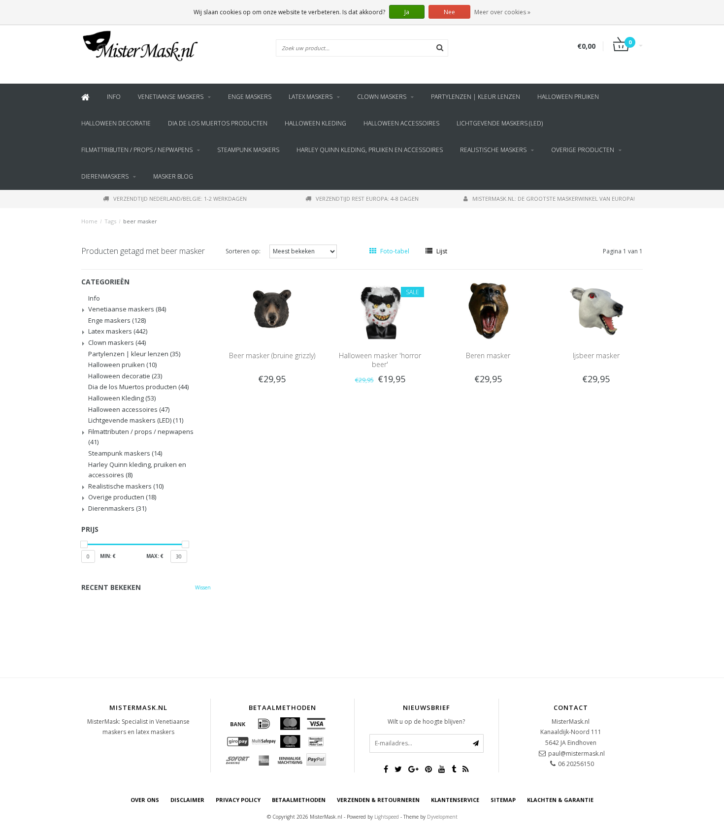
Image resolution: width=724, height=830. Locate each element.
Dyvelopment (442, 816)
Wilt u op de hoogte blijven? (426, 721)
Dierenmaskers (105, 176)
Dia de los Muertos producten (217, 123)
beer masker (140, 221)
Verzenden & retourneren (378, 799)
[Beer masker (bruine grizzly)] (271, 310)
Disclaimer (187, 799)
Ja (406, 12)
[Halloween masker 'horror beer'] (380, 310)
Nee (449, 12)
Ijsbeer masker (596, 355)
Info (114, 96)
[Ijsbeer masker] (596, 310)
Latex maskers (310, 96)
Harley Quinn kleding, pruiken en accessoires (369, 150)
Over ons (145, 799)
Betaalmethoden (299, 799)
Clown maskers (381, 96)
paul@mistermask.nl (576, 753)
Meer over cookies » (502, 12)
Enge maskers (249, 96)
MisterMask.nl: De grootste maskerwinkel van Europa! (553, 198)
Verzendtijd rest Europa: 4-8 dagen (367, 198)
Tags (110, 221)
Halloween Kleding (315, 123)
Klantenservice (455, 799)
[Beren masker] (488, 310)
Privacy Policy (238, 799)
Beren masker (488, 355)
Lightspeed (386, 816)
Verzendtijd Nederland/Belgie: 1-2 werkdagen (180, 198)
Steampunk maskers (248, 150)
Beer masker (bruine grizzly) (272, 355)
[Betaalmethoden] (238, 723)
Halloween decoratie (116, 123)
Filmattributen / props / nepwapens (137, 150)
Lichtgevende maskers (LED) (500, 123)
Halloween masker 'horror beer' (380, 360)
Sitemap (503, 799)
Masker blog (173, 176)
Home (89, 221)
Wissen (203, 587)
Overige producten (582, 150)
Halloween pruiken (568, 96)
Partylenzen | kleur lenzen (475, 96)
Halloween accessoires (401, 123)
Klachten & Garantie (560, 799)
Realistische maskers (493, 150)
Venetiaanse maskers (170, 96)
